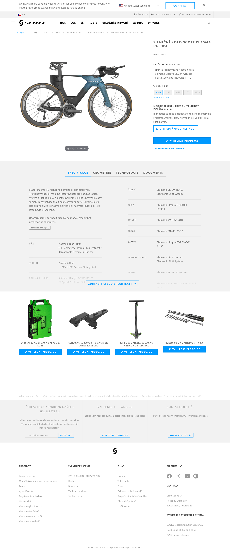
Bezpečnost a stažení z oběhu (132, 496)
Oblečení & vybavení (115, 23)
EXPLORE (138, 23)
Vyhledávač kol (26, 491)
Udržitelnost (124, 506)
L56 (187, 92)
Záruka (22, 486)
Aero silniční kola (96, 32)
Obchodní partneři (127, 501)
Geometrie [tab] (102, 173)
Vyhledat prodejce (184, 140)
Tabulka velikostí (161, 97)
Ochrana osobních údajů (130, 491)
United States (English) (137, 5)
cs (23, 14)
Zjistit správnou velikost (176, 128)
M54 (178, 92)
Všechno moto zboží (29, 521)
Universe (153, 23)
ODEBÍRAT (66, 435)
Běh (83, 23)
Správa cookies (75, 496)
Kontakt (72, 480)
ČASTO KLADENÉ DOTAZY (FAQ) (84, 475)
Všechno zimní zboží (29, 511)
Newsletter (73, 486)
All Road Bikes (74, 32)
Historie (121, 475)
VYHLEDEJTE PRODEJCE (115, 435)
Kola (62, 23)
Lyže (73, 23)
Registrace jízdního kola (30, 496)
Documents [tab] (153, 173)
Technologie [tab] (127, 173)
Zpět (22, 32)
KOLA (46, 32)
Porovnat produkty (170, 148)
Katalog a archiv (27, 475)
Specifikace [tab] (78, 173)
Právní (121, 486)
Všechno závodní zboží (30, 516)
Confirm (180, 5)
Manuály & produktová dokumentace (38, 480)
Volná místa (123, 480)
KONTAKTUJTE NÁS (181, 435)
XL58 (197, 92)
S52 (168, 92)
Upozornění (25, 501)
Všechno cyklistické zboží (31, 506)
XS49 (158, 92)
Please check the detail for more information (48, 234)
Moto (93, 23)
